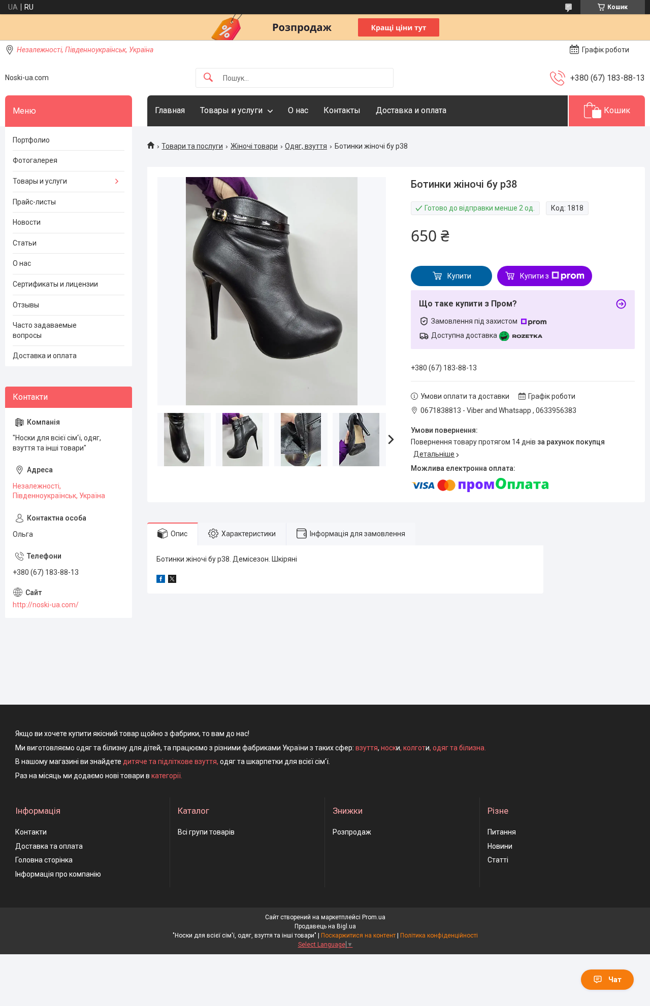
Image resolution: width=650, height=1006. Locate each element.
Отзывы (26, 305)
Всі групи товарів (206, 832)
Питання (502, 832)
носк (388, 748)
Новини (500, 846)
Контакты (342, 110)
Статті (498, 860)
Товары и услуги (231, 110)
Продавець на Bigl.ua (325, 926)
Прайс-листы (34, 202)
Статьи (25, 243)
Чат (615, 980)
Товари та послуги (192, 146)
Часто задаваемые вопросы (45, 330)
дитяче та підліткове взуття (170, 761)
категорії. (166, 776)
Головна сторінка (44, 860)
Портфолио (31, 140)
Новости (27, 222)
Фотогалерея (35, 160)
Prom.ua (373, 917)
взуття (366, 748)
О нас (298, 110)
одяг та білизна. (459, 748)
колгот (414, 748)
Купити (459, 276)
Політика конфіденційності (439, 935)
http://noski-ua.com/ (46, 605)
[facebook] (160, 580)
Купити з (534, 276)
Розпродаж (352, 832)
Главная (170, 110)
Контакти (31, 832)
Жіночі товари (254, 146)
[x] (172, 580)
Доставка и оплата (411, 110)
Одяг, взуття (306, 146)
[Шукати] (208, 78)
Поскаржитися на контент (358, 935)
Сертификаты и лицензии (55, 284)
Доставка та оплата (49, 846)
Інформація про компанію (58, 874)
